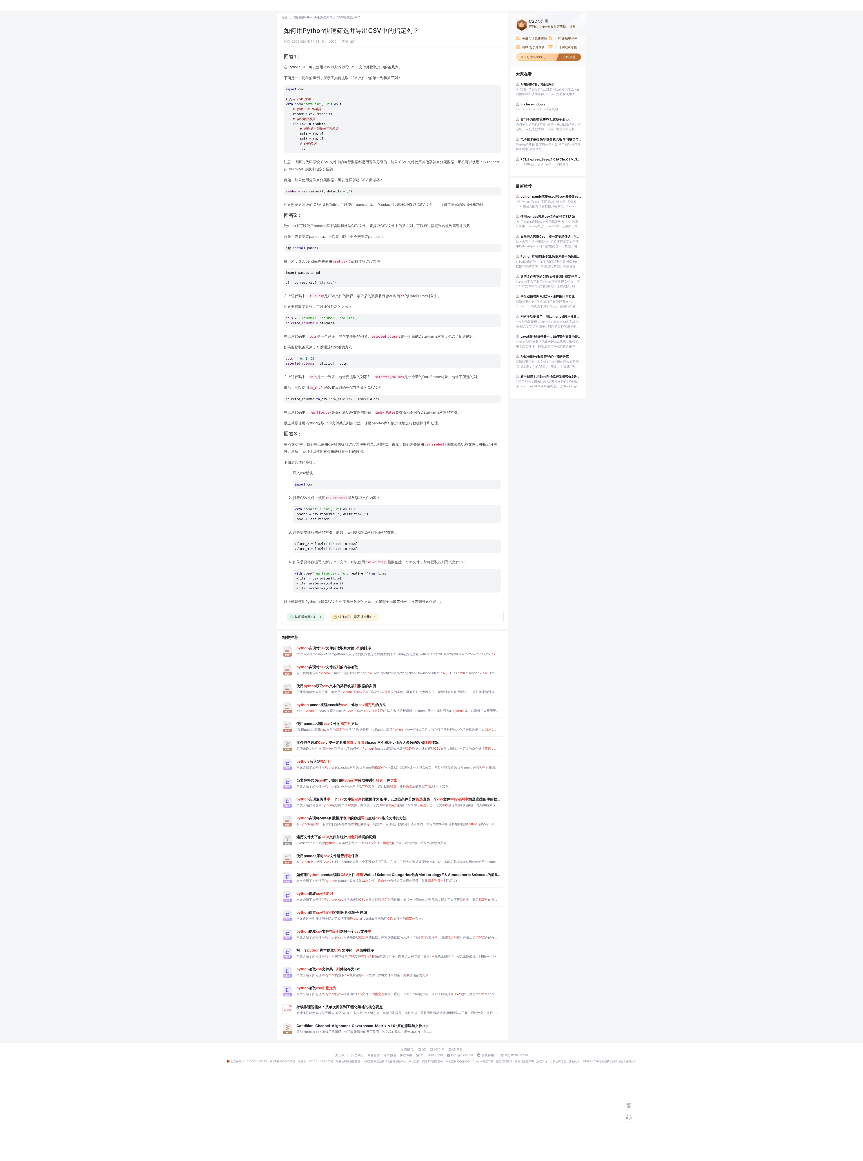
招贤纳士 (357, 1055)
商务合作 (373, 1055)
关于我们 (341, 1055)
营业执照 (574, 1061)
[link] (285, 17)
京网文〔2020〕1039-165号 (315, 1061)
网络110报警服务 (432, 1061)
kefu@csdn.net (462, 1055)
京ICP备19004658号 (282, 1061)
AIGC (333, 41)
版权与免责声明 (524, 1061)
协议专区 (406, 1055)
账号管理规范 (504, 1061)
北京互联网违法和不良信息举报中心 (384, 1061)
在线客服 (487, 1055)
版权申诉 (541, 1061)
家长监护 (414, 1061)
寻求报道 (390, 1055)
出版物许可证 (558, 1061)
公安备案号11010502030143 (249, 1061)
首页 (285, 17)
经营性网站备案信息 (348, 1061)
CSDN (422, 1049)
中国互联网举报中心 (458, 1061)
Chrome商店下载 (483, 1061)
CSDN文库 (437, 1049)
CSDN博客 (455, 1049)
